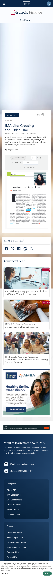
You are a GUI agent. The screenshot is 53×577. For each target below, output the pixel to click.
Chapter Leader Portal (16, 542)
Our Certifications (14, 500)
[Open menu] (4, 3)
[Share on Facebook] (6, 249)
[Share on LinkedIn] (19, 249)
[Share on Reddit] (25, 249)
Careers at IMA (13, 514)
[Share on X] (12, 249)
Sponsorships (13, 552)
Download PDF (19, 158)
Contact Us (12, 557)
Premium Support (14, 533)
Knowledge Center (15, 538)
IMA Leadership (14, 495)
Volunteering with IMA (16, 547)
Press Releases (14, 505)
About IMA (11, 490)
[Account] (49, 3)
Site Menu (25, 20)
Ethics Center (13, 510)
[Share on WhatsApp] (31, 249)
